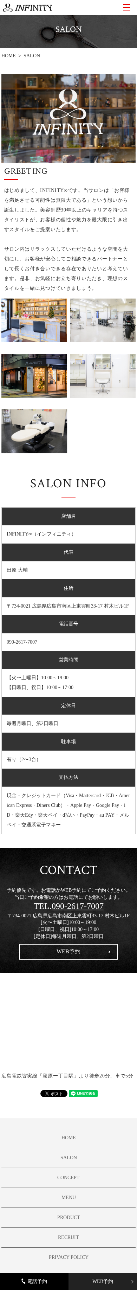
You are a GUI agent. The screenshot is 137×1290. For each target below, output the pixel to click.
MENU (126, 7)
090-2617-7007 (22, 642)
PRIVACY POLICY (69, 1257)
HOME (8, 55)
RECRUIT (68, 1237)
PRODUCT (68, 1217)
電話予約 (37, 1281)
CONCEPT (68, 1177)
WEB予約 (102, 1281)
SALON (68, 1157)
